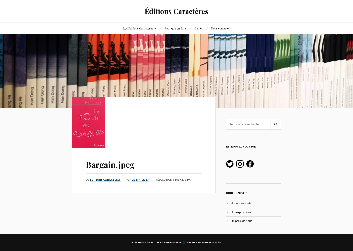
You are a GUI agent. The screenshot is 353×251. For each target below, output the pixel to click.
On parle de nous (241, 220)
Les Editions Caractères (138, 28)
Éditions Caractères (176, 11)
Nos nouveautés (241, 203)
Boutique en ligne (176, 28)
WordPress (173, 242)
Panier (199, 28)
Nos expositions (241, 212)
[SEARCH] (275, 124)
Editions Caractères (105, 179)
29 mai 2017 (140, 179)
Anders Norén (211, 242)
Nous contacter (220, 28)
